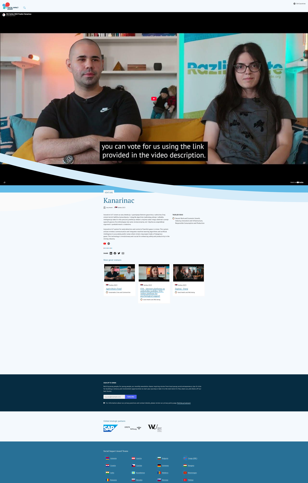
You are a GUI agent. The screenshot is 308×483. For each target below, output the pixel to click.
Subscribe (130, 397)
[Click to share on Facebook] (115, 253)
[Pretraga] (24, 7)
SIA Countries (301, 4)
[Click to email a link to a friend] (123, 253)
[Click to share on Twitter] (119, 253)
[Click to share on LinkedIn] (111, 253)
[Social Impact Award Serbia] (10, 6)
